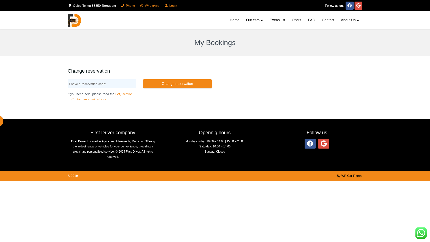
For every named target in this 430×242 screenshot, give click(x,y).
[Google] (358, 5)
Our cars (253, 20)
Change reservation (177, 84)
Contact (328, 20)
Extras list (277, 20)
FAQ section (124, 94)
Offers (296, 20)
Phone (130, 5)
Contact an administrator (88, 99)
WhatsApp (151, 5)
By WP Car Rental (349, 175)
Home (234, 20)
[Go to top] (423, 224)
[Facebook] (350, 5)
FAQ (311, 20)
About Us (348, 20)
